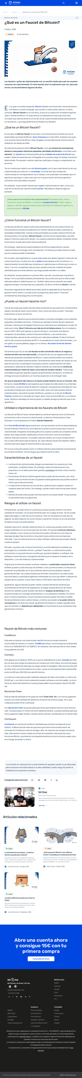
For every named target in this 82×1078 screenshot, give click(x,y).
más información (25, 1037)
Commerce (58, 996)
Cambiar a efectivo (37, 1020)
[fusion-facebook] (13, 997)
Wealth (10, 1010)
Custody (11, 1020)
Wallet (56, 983)
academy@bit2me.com (16, 990)
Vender (56, 989)
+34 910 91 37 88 (13, 993)
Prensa (56, 1016)
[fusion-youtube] (21, 997)
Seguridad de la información (41, 1075)
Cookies (29, 1075)
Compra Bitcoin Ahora (41, 959)
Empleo (57, 1023)
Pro (55, 999)
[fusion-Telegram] (25, 997)
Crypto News (12, 1016)
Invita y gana (58, 1013)
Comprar (57, 986)
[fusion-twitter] (17, 997)
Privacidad (22, 1075)
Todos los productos (15, 1023)
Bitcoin (14, 12)
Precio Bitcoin (36, 1016)
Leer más (41, 805)
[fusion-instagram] (30, 997)
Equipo (56, 1010)
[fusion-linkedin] (9, 997)
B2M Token (12, 1013)
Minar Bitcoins (36, 1013)
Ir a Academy (35, 1026)
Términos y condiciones (10, 1075)
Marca (56, 1020)
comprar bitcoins (50, 202)
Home (5, 12)
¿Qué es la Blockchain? (39, 1023)
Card (56, 992)
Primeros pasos (36, 1010)
